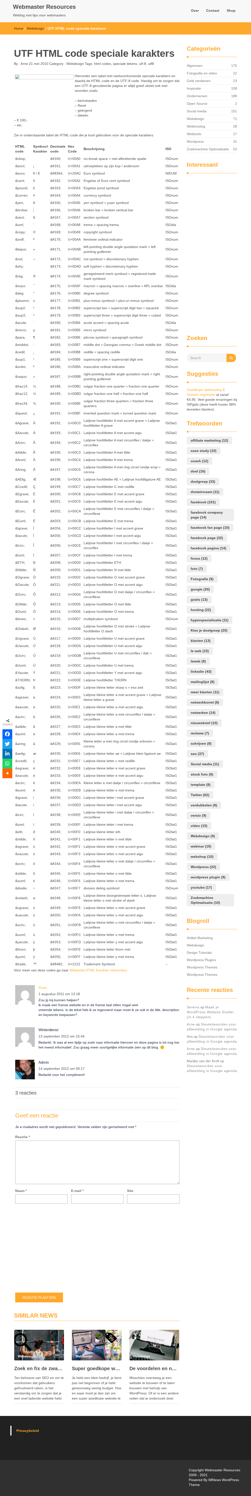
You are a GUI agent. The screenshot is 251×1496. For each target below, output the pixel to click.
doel (198, 471)
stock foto (202, 774)
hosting (201, 610)
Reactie (22, 1137)
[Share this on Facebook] (7, 734)
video (199, 826)
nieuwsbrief (204, 723)
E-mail (77, 1191)
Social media (197, 111)
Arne (24, 64)
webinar (201, 846)
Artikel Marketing (200, 938)
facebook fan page (210, 528)
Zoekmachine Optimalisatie (208, 149)
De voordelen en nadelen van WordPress (154, 1368)
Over (195, 10)
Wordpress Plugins (201, 960)
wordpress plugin (208, 877)
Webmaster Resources (44, 6)
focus (199, 558)
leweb (198, 661)
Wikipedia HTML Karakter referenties (98, 970)
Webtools (194, 134)
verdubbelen (204, 805)
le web (200, 651)
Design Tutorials (199, 952)
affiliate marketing (209, 440)
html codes (102, 64)
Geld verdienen (199, 81)
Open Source (197, 104)
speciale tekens (125, 64)
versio (198, 815)
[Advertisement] (206, 251)
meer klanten (205, 692)
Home (18, 28)
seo (197, 754)
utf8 (151, 64)
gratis (199, 599)
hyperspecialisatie (209, 620)
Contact (212, 10)
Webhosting (196, 126)
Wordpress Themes (202, 967)
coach (199, 461)
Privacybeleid (27, 1431)
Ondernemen (197, 96)
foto (197, 569)
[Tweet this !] (7, 744)
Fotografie (202, 579)
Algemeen (194, 66)
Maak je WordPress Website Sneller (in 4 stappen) (210, 1012)
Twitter (200, 795)
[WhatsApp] (7, 763)
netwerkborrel (205, 702)
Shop (231, 10)
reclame (200, 733)
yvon (42, 988)
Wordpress (195, 141)
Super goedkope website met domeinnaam (97, 1368)
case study (203, 451)
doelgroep (203, 481)
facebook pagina (208, 548)
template (201, 785)
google (200, 589)
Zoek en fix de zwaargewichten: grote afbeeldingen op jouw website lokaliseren (39, 1368)
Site (130, 1191)
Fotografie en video (202, 73)
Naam (21, 1191)
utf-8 (142, 64)
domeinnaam (205, 492)
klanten (201, 641)
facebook (203, 502)
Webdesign (35, 28)
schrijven (201, 743)
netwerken (203, 713)
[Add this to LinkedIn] (7, 754)
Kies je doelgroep (209, 630)
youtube (201, 887)
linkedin (201, 671)
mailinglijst (202, 682)
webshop (202, 857)
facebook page (207, 538)
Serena (193, 1007)
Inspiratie (194, 88)
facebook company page (207, 514)
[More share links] (7, 773)
